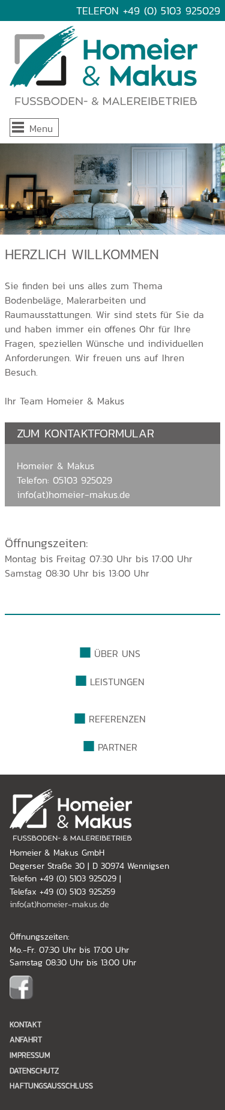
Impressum (30, 1055)
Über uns (117, 653)
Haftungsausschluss (51, 1085)
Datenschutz (34, 1070)
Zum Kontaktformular (85, 433)
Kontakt (25, 1024)
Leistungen (117, 681)
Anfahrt (26, 1039)
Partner (117, 747)
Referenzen (117, 719)
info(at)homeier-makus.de (73, 494)
